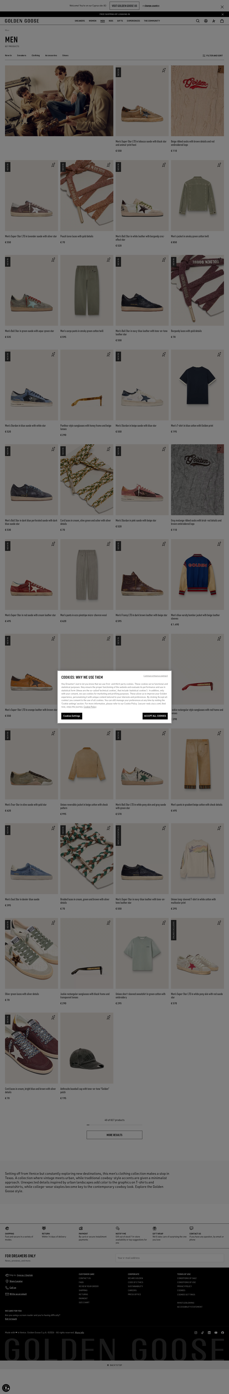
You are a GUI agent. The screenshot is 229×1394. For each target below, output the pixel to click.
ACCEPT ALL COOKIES (155, 716)
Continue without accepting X (156, 676)
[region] (114, 697)
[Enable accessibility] (6, 1388)
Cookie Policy (90, 707)
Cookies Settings (71, 716)
